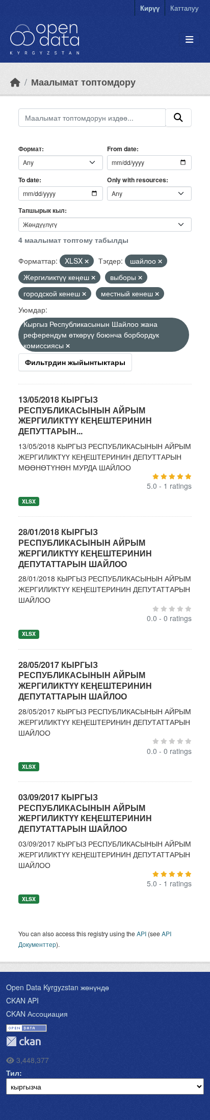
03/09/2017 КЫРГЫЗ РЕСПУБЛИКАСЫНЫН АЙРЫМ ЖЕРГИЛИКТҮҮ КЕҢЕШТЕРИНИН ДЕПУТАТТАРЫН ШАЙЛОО (85, 812)
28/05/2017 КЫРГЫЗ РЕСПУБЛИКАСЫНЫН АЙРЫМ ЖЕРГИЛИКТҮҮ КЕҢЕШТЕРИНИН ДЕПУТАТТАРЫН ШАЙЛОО (85, 680)
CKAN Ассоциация (37, 1014)
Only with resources (136, 179)
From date (122, 148)
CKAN (23, 1041)
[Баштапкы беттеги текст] (15, 81)
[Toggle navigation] (189, 39)
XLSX (29, 501)
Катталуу (184, 8)
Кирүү (150, 8)
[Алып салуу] (87, 261)
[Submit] (178, 117)
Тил (12, 1073)
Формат (30, 148)
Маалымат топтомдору (83, 81)
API (141, 933)
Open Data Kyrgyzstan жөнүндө (57, 987)
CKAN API (22, 1000)
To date (28, 179)
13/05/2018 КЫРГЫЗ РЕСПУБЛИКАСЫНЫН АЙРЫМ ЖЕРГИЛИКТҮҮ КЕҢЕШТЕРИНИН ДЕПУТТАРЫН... (85, 415)
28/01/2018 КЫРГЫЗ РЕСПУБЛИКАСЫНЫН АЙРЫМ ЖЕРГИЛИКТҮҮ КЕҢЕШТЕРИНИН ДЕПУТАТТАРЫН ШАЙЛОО (85, 547)
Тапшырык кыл (41, 210)
